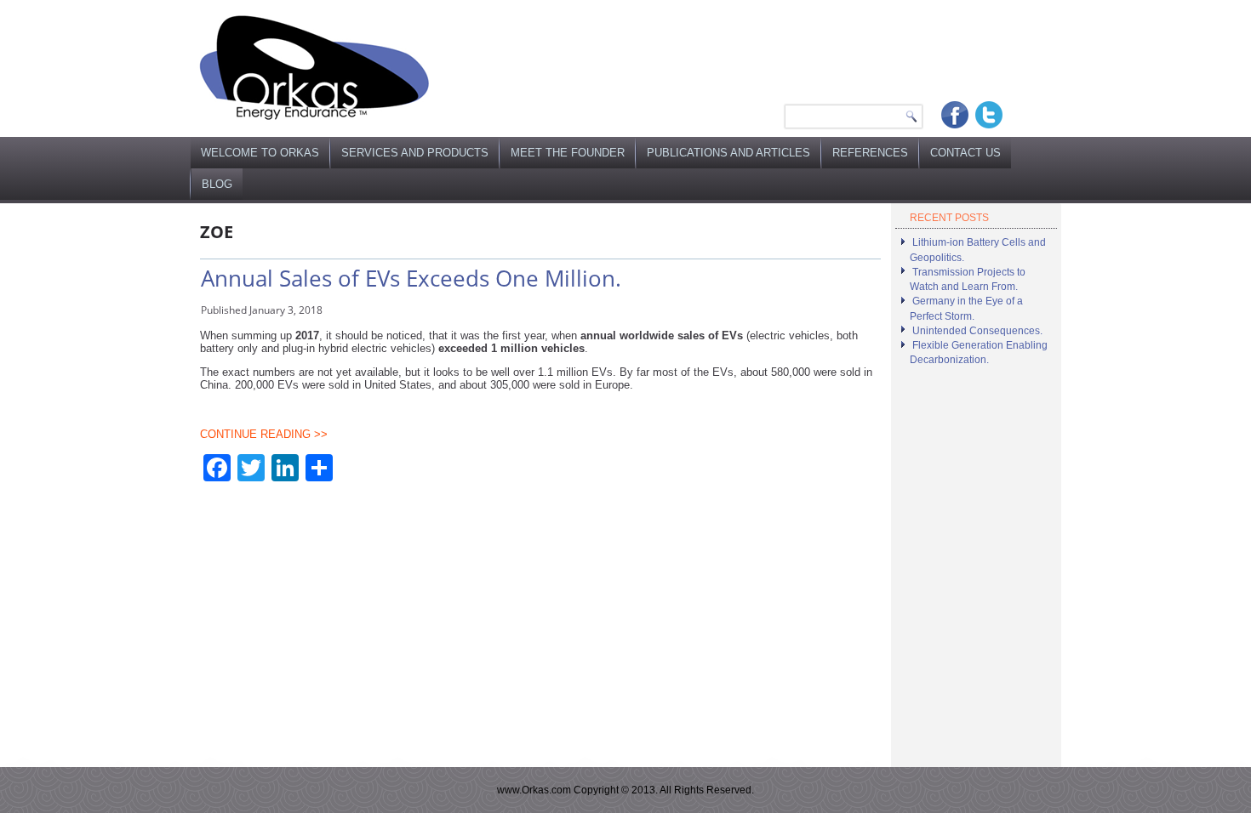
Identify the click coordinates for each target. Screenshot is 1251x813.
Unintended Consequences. (977, 331)
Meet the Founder (568, 152)
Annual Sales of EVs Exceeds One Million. (411, 278)
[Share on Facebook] (954, 114)
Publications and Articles (728, 152)
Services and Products (414, 152)
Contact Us (965, 152)
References (870, 152)
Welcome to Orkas (260, 152)
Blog (217, 184)
